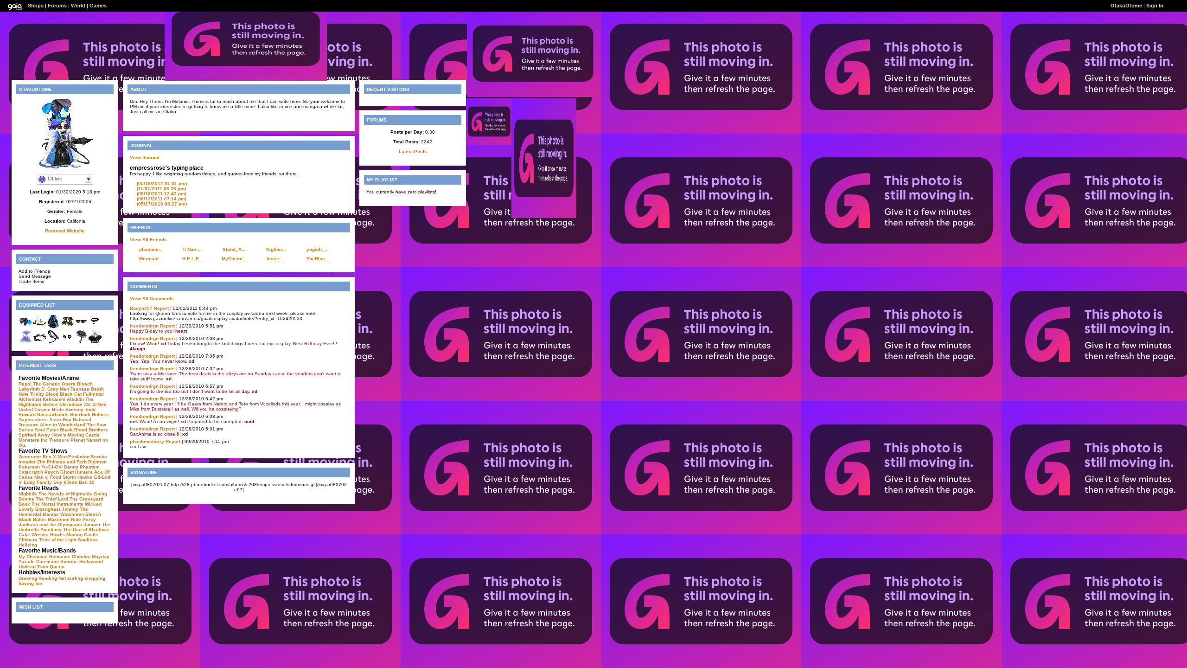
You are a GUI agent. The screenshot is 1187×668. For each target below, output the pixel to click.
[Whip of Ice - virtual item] (53, 341)
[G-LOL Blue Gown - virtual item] (53, 326)
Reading (47, 578)
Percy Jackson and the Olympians (57, 522)
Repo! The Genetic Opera (47, 383)
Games (98, 5)
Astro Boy (60, 419)
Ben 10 (87, 482)
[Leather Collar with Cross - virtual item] (95, 326)
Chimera (28, 539)
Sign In (1154, 5)
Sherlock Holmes (89, 414)
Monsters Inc (33, 440)
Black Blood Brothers (84, 429)
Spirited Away (34, 434)
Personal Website (65, 230)
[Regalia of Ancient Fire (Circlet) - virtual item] (39, 326)
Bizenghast (47, 509)
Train (42, 566)
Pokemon (29, 466)
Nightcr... (276, 249)
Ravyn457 (141, 308)
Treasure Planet (67, 440)
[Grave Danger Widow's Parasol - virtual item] (81, 341)
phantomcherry (147, 441)
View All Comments (152, 298)
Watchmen (72, 514)
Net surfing (70, 578)
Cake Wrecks (34, 534)
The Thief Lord (52, 498)
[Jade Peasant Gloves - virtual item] (67, 341)
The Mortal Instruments (57, 504)
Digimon (97, 461)
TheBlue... (317, 258)
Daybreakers (33, 419)
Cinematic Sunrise (57, 561)
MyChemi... (234, 258)
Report (161, 308)
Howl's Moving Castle (75, 434)
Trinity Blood (44, 394)
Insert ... (276, 258)
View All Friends (148, 239)
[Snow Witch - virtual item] (25, 341)
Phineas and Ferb (67, 461)
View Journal (145, 157)
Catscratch (31, 472)
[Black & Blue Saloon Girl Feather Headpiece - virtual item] (25, 326)
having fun (30, 583)
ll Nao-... (192, 249)
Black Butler (32, 519)
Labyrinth (29, 389)
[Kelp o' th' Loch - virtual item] (39, 341)
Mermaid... (151, 258)
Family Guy (50, 482)
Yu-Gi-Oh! (52, 466)
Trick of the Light (58, 539)
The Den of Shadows (86, 529)
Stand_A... (234, 249)
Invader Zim (32, 461)
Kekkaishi (54, 399)
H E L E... (192, 258)
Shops (36, 5)
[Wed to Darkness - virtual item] (95, 341)
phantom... (151, 249)
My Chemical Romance (44, 556)
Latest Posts (413, 151)
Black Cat (71, 394)
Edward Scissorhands (44, 414)
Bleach (85, 383)
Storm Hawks (78, 477)
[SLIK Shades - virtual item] (81, 326)
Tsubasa (79, 389)
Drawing (28, 578)
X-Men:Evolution (71, 456)
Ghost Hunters (76, 472)
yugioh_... (317, 249)
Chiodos (81, 556)
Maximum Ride (64, 519)
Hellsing (28, 544)
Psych (52, 472)
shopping (94, 578)
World (78, 5)
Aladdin (75, 399)
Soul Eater (46, 429)
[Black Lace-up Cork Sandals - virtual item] (67, 326)
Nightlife (28, 493)
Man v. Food (47, 477)
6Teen (70, 482)
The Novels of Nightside (65, 493)
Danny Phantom (82, 466)
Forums (57, 5)
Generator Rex (35, 456)
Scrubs (99, 456)
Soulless (88, 539)
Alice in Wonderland (62, 424)
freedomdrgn (144, 325)
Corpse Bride (49, 409)
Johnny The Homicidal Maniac (53, 512)
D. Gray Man (55, 389)
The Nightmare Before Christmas (56, 402)
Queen (57, 566)
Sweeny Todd (80, 409)
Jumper (92, 524)
